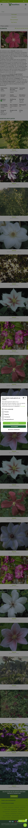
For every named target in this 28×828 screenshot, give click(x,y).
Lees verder (22, 406)
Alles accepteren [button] (14, 423)
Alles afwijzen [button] (14, 426)
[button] (14, 429)
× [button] (25, 397)
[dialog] (14, 414)
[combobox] (23, 397)
